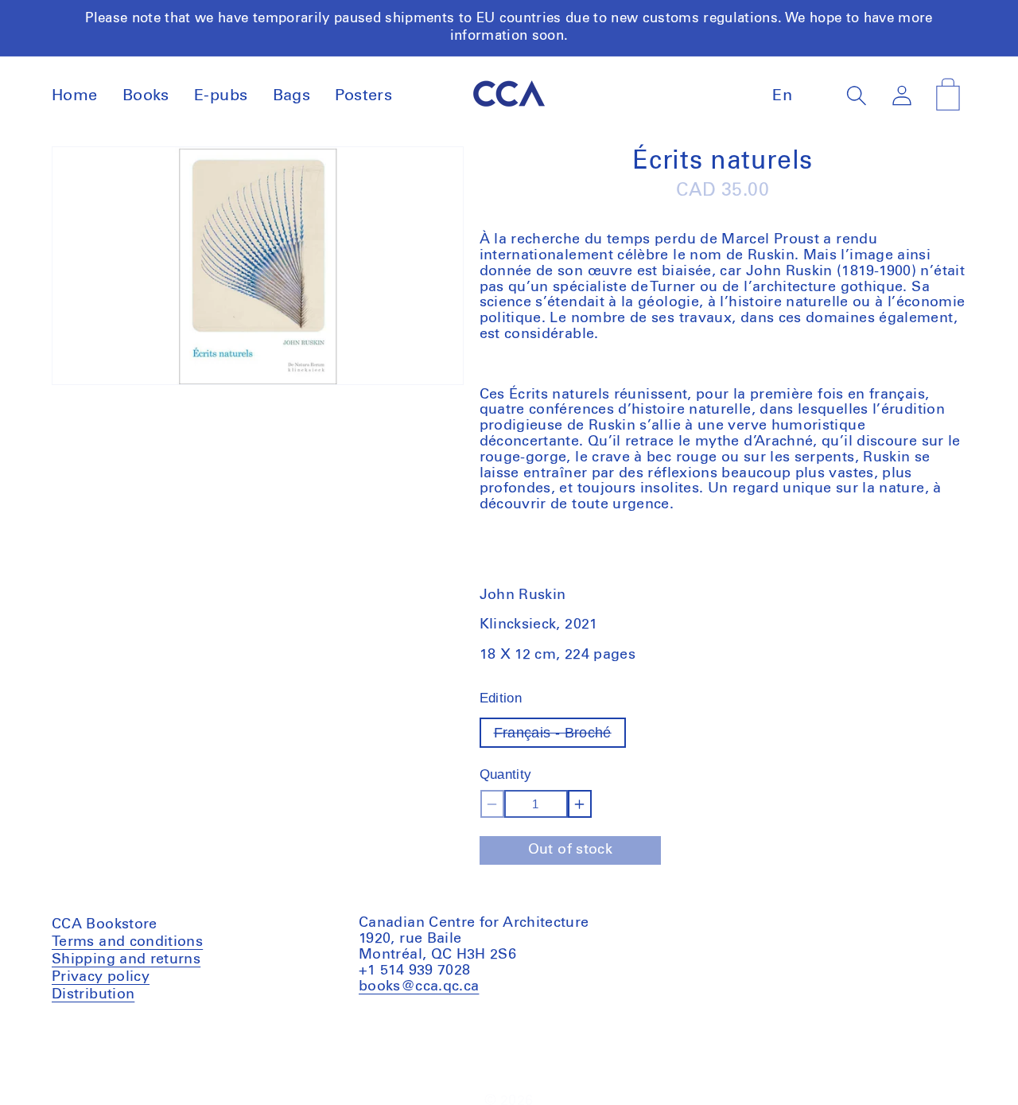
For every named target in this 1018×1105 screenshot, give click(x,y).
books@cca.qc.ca (419, 986)
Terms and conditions (127, 943)
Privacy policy (101, 976)
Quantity (506, 774)
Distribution (93, 993)
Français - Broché (560, 736)
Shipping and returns (126, 958)
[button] (857, 95)
